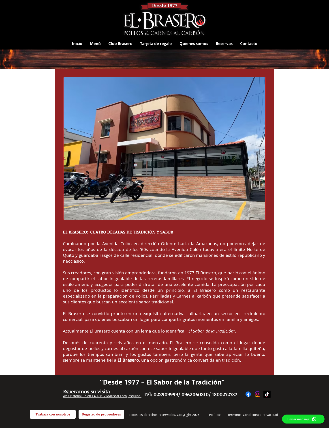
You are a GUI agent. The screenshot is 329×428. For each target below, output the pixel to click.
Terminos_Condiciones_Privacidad (253, 415)
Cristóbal (75, 396)
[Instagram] (257, 394)
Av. (65, 396)
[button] (95, 44)
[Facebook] (248, 394)
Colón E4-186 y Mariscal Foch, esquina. (111, 396)
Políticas (215, 415)
